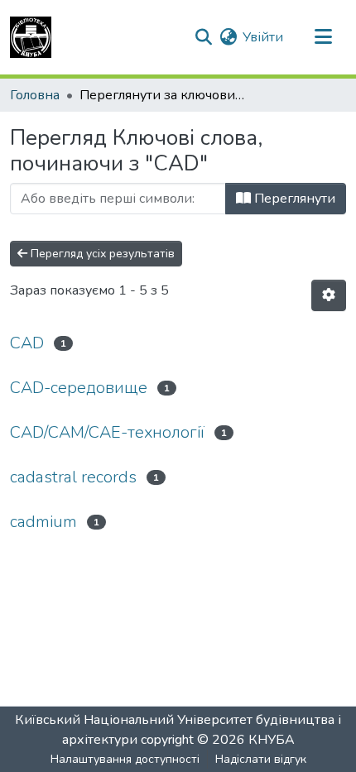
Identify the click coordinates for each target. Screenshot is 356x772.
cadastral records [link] (73, 477)
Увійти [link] (263, 37)
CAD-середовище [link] (78, 387)
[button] (30, 37)
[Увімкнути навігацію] (323, 37)
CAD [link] (27, 343)
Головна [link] (35, 95)
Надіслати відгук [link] (260, 759)
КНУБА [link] (271, 740)
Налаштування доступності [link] (125, 759)
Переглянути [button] (293, 198)
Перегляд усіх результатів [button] (101, 253)
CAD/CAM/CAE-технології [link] (107, 432)
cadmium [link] (43, 522)
